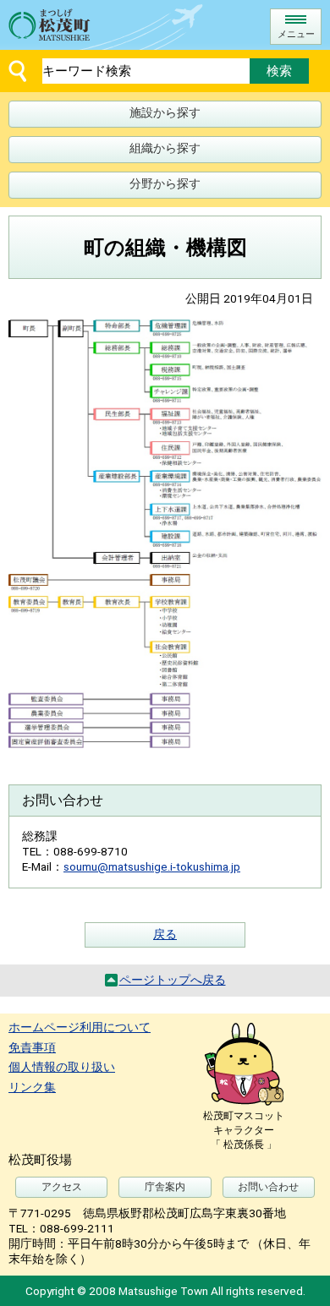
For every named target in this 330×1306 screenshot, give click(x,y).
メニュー (296, 34)
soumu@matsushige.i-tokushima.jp (151, 866)
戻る (165, 934)
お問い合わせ (268, 1187)
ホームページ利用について (79, 1027)
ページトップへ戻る (172, 979)
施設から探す (165, 112)
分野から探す (165, 183)
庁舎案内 (165, 1187)
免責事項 (32, 1047)
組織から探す (165, 148)
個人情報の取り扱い (61, 1067)
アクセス (61, 1187)
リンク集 (32, 1087)
